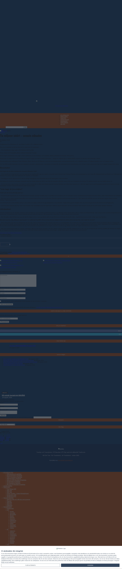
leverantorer (10, 553)
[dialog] (61, 557)
